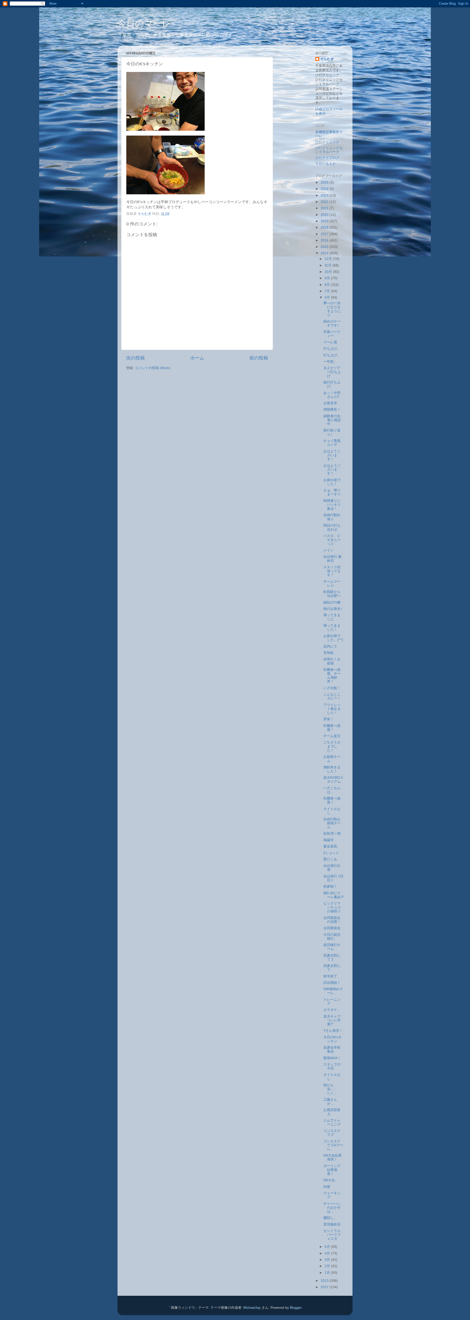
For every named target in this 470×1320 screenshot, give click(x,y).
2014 (325, 253)
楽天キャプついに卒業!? (332, 1020)
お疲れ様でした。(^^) (333, 638)
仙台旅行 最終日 (332, 558)
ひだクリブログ (327, 158)
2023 (325, 195)
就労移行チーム (332, 947)
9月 (328, 278)
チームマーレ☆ (332, 583)
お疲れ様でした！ (332, 482)
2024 (325, 189)
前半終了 (330, 976)
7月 (328, 291)
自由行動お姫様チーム (332, 823)
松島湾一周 (332, 833)
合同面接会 (332, 928)
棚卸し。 (330, 1218)
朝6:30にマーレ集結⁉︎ (333, 895)
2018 (325, 227)
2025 (325, 182)
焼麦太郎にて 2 (332, 957)
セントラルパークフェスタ (332, 1234)
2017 (325, 234)
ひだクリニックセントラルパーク (329, 150)
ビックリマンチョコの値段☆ (332, 907)
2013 (325, 1281)
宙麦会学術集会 (332, 1049)
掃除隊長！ (332, 409)
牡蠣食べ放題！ (332, 727)
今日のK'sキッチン (332, 1039)
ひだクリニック (327, 142)
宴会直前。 (332, 846)
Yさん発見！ (333, 1030)
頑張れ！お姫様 (332, 661)
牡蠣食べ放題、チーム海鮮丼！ (332, 675)
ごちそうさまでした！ (332, 746)
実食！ (328, 719)
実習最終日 (332, 1224)
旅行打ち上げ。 (332, 384)
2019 (325, 221)
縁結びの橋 (332, 602)
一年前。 (330, 361)
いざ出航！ (332, 688)
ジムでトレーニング (332, 1122)
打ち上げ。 (332, 348)
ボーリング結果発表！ (332, 1170)
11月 (328, 265)
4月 (328, 1253)
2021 (325, 208)
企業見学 (330, 403)
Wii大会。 (330, 1180)
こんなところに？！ (332, 696)
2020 (325, 215)
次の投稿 (135, 357)
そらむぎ (327, 59)
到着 (326, 1187)
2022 (325, 202)
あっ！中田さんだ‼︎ (332, 395)
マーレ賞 (330, 342)
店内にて (330, 646)
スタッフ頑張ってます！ (332, 571)
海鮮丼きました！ (332, 769)
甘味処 (328, 653)
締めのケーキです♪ (332, 323)
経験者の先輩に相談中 (332, 420)
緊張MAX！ (332, 1058)
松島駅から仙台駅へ (332, 594)
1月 (328, 1272)
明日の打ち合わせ (332, 527)
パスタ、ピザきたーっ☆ (332, 539)
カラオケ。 (332, 1010)
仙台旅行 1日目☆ (333, 878)
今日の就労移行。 (332, 936)
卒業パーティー (332, 334)
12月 (329, 259)
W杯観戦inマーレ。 (333, 991)
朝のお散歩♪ (332, 609)
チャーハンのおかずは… (332, 1207)
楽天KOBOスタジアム (333, 779)
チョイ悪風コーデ (332, 443)
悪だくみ (330, 859)
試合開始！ (332, 982)
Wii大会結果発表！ (332, 1157)
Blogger (296, 1307)
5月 (328, 1247)
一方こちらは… (332, 790)
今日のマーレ (144, 23)
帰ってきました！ (332, 627)
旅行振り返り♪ (332, 432)
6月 (328, 297)
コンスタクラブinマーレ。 (333, 1145)
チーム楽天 (332, 736)
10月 (329, 272)
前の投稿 (258, 357)
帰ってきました (332, 617)
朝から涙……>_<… (330, 1089)
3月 (328, 1260)
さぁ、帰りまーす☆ (332, 492)
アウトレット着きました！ (332, 709)
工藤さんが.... (330, 1101)
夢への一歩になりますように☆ (332, 309)
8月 (328, 285)
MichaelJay (252, 1307)
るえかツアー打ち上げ (332, 372)
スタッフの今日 (332, 1066)
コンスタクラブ (332, 1132)
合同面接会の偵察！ (332, 920)
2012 (325, 1287)
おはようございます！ (332, 455)
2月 (328, 1266)
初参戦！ (330, 886)
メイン (328, 550)
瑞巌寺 (328, 840)
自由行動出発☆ (332, 517)
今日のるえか (325, 163)
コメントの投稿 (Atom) (152, 368)
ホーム (197, 357)
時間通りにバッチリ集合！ (332, 504)
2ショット (331, 853)
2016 (325, 240)
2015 (325, 247)
